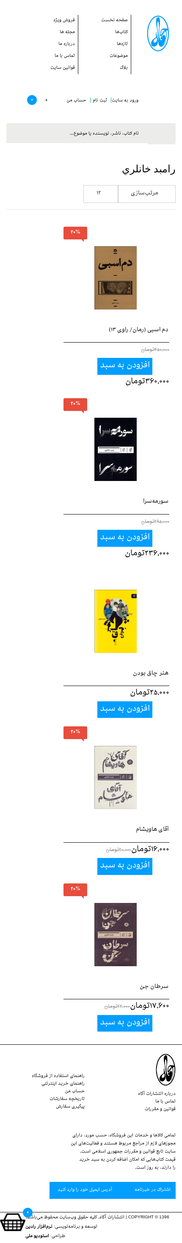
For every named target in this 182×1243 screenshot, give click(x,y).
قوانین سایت (62, 68)
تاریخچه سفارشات (67, 1099)
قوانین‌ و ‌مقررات (160, 1110)
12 (98, 194)
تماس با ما (65, 56)
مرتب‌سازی (145, 194)
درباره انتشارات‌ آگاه (157, 1094)
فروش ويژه (64, 21)
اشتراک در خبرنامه (152, 1190)
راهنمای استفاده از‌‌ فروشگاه (58, 1076)
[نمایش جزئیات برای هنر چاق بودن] (115, 612)
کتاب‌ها (121, 33)
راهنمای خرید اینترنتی (63, 1084)
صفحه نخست (114, 21)
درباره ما (66, 44)
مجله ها (67, 33)
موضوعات (119, 56)
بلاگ (124, 68)
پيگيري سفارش (70, 1107)
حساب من (75, 1092)
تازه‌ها (122, 44)
